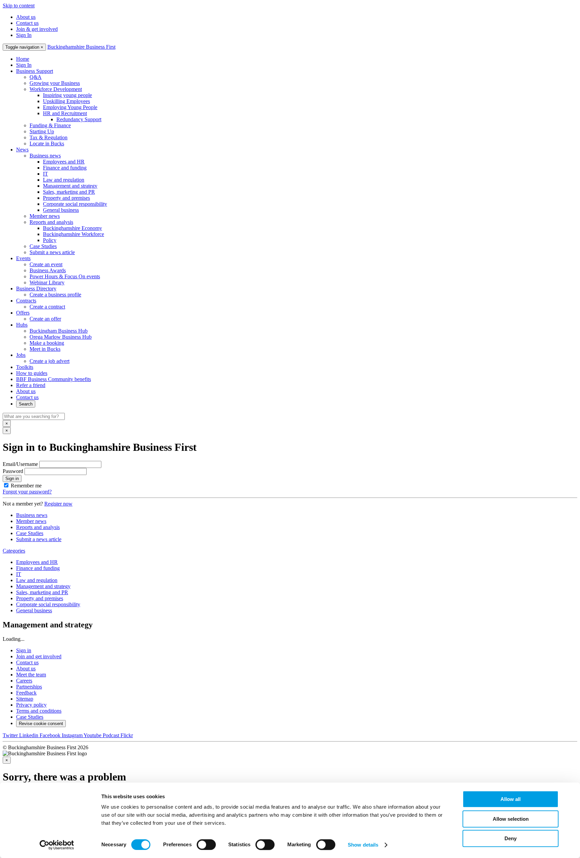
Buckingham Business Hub (59, 331)
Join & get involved (37, 29)
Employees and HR (64, 161)
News (22, 149)
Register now (58, 504)
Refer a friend (30, 385)
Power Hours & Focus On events (65, 276)
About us (26, 17)
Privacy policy (31, 705)
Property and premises (66, 198)
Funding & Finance (50, 125)
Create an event (46, 264)
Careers (24, 680)
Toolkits (24, 367)
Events (23, 258)
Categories (14, 551)
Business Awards (48, 270)
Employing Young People (70, 107)
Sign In (24, 35)
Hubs (22, 325)
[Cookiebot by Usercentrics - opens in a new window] (57, 845)
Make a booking (47, 343)
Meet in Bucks (45, 349)
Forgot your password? (27, 491)
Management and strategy (70, 186)
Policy (49, 240)
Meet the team (31, 674)
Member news (45, 216)
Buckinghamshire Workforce (73, 234)
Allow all (510, 799)
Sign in (12, 478)
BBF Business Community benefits (53, 379)
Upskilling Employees (66, 101)
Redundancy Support (78, 119)
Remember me (26, 485)
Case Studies (43, 246)
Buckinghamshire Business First (81, 47)
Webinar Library (47, 282)
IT (45, 174)
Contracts (26, 300)
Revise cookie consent (41, 723)
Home (22, 59)
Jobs (21, 355)
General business (61, 210)
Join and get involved (38, 656)
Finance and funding (65, 168)
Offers (23, 313)
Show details (363, 845)
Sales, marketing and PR (69, 192)
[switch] (206, 844)
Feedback (26, 693)
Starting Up (42, 131)
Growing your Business (55, 83)
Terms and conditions (38, 711)
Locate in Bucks (47, 143)
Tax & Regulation (48, 137)
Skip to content (19, 5)
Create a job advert (49, 361)
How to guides (31, 373)
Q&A (36, 77)
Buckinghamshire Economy (72, 228)
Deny (510, 838)
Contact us (27, 23)
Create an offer (45, 319)
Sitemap (24, 699)
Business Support (34, 71)
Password (13, 471)
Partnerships (29, 686)
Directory (36, 288)
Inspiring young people (67, 95)
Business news (45, 155)
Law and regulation (63, 180)
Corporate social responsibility (75, 204)
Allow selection (511, 819)
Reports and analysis (51, 222)
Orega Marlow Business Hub (61, 337)
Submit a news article (52, 252)
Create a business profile (55, 294)
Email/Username (20, 464)
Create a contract (47, 306)
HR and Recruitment (65, 113)
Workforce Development (56, 89)
